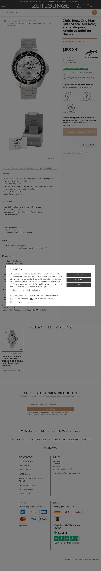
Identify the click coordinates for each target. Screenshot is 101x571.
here (69, 123)
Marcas (23, 21)
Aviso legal (28, 430)
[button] (88, 146)
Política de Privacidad (55, 430)
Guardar (78, 279)
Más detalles (45, 168)
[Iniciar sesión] (79, 5)
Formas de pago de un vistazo (32, 507)
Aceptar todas (79, 274)
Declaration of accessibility (29, 439)
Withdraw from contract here (67, 473)
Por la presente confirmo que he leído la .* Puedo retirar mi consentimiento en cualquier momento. (51, 414)
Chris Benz (32, 21)
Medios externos (21, 299)
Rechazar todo (79, 284)
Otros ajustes (30, 302)
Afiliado (56, 466)
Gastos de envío (81, 153)
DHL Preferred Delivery (44, 299)
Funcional (18, 302)
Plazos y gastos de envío (63, 507)
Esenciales (18, 295)
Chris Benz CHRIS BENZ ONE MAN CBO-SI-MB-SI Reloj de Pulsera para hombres (12, 361)
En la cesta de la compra (79, 132)
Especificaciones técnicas (19, 168)
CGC (77, 430)
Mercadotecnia (51, 295)
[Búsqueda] (94, 12)
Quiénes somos (59, 464)
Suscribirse (50, 409)
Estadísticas (34, 295)
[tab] (19, 167)
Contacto (50, 448)
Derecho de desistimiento (72, 439)
